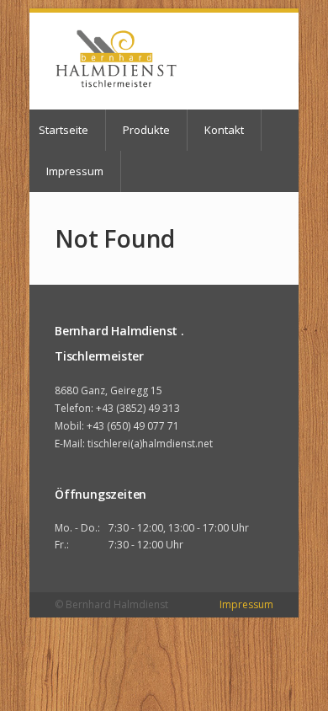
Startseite (63, 129)
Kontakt (224, 129)
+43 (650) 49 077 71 (133, 426)
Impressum (74, 171)
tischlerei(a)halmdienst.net (150, 443)
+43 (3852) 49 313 (138, 408)
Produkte (146, 129)
